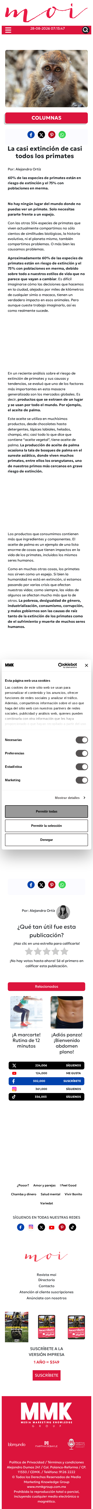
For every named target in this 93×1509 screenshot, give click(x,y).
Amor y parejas (44, 1185)
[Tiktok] (72, 1227)
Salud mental (50, 1194)
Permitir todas (46, 811)
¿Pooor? (23, 1185)
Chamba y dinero (23, 1194)
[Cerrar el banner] (86, 665)
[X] (41, 134)
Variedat (46, 1203)
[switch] (82, 753)
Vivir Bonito (73, 1194)
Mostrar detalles (67, 798)
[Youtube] (52, 1227)
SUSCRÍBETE (46, 1375)
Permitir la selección (46, 825)
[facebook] (31, 134)
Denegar (46, 840)
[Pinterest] (62, 1227)
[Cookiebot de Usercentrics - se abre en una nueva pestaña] (58, 665)
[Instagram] (31, 1227)
